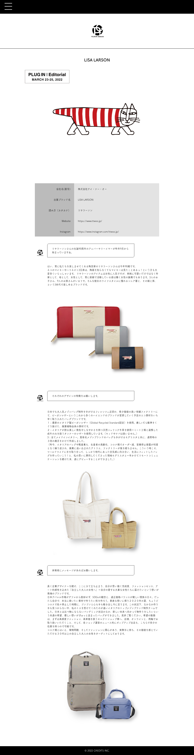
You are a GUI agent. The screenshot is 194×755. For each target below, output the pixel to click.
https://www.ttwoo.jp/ (90, 221)
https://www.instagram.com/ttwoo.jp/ (98, 231)
